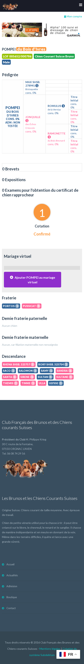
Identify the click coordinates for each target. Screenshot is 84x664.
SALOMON (27, 370)
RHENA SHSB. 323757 (18, 364)
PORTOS (10, 306)
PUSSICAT (31, 306)
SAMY (46, 370)
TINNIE (27, 383)
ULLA (42, 383)
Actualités (12, 575)
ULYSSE (55, 383)
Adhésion (11, 586)
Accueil (10, 564)
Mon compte (74, 16)
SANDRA (64, 370)
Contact (11, 608)
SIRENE (26, 377)
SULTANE (63, 377)
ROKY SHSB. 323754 (52, 364)
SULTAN (44, 377)
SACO (8, 370)
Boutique (11, 597)
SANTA (9, 377)
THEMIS (10, 383)
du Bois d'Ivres (31, 49)
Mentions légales (49, 648)
